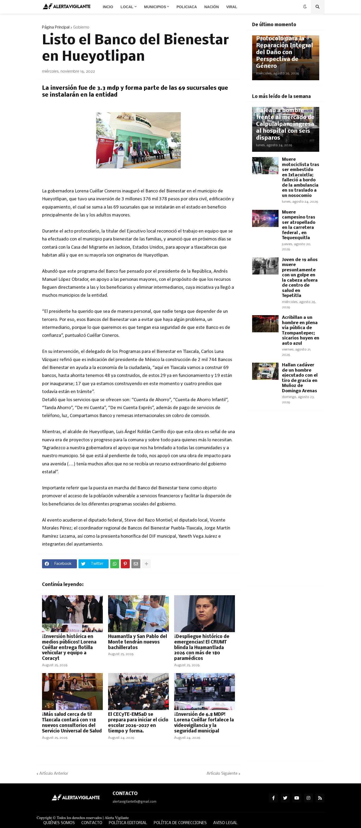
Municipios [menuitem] (155, 7)
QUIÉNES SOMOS (59, 823)
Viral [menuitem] (231, 7)
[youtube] (296, 797)
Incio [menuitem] (108, 7)
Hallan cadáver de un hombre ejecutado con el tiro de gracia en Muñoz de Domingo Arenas (300, 378)
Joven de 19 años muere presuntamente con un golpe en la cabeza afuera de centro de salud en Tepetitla (300, 278)
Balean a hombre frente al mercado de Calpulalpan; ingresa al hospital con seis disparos (285, 124)
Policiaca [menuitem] (187, 7)
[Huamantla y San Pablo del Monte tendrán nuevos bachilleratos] (138, 613)
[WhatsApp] (114, 563)
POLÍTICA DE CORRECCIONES (180, 823)
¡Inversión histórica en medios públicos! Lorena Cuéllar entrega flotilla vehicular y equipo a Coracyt (69, 647)
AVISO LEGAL (225, 823)
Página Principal (56, 27)
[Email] (135, 563)
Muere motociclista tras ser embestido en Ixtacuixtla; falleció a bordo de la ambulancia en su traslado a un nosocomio (300, 177)
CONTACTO (91, 823)
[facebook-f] (273, 797)
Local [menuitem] (127, 7)
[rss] (320, 797)
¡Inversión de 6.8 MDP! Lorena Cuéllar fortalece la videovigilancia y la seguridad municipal (204, 723)
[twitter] (285, 797)
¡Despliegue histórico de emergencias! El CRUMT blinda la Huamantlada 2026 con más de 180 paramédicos (201, 647)
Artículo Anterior (53, 774)
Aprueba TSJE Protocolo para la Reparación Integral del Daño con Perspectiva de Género (284, 49)
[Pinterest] (125, 563)
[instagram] (308, 797)
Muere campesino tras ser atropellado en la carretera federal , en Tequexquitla (298, 225)
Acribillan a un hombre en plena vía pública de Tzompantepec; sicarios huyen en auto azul (300, 330)
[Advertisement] (285, 501)
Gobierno (81, 27)
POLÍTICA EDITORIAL (128, 823)
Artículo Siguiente (222, 774)
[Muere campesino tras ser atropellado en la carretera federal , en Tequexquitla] (265, 218)
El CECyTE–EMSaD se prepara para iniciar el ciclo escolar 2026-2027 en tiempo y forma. (138, 723)
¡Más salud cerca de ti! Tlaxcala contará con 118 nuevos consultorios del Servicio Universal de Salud (72, 723)
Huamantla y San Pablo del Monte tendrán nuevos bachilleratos (137, 642)
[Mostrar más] (146, 563)
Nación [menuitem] (211, 7)
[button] (305, 7)
